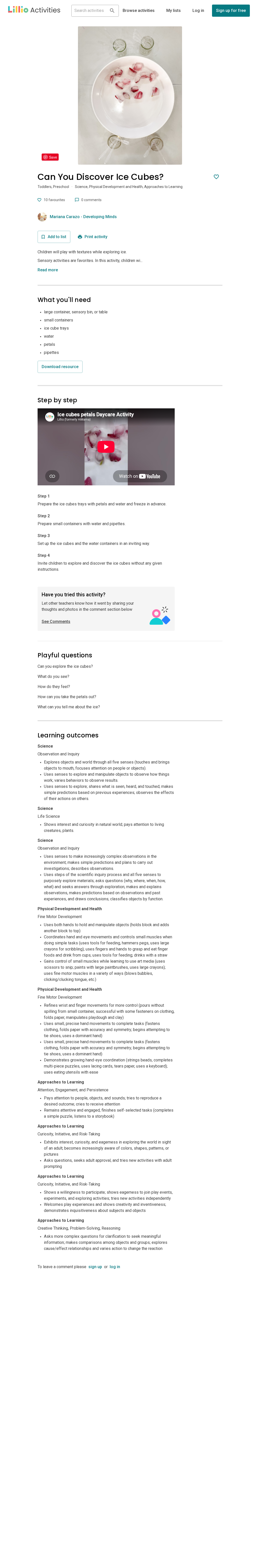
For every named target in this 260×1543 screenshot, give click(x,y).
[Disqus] (130, 1333)
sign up (95, 1266)
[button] (34, 11)
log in (115, 1266)
